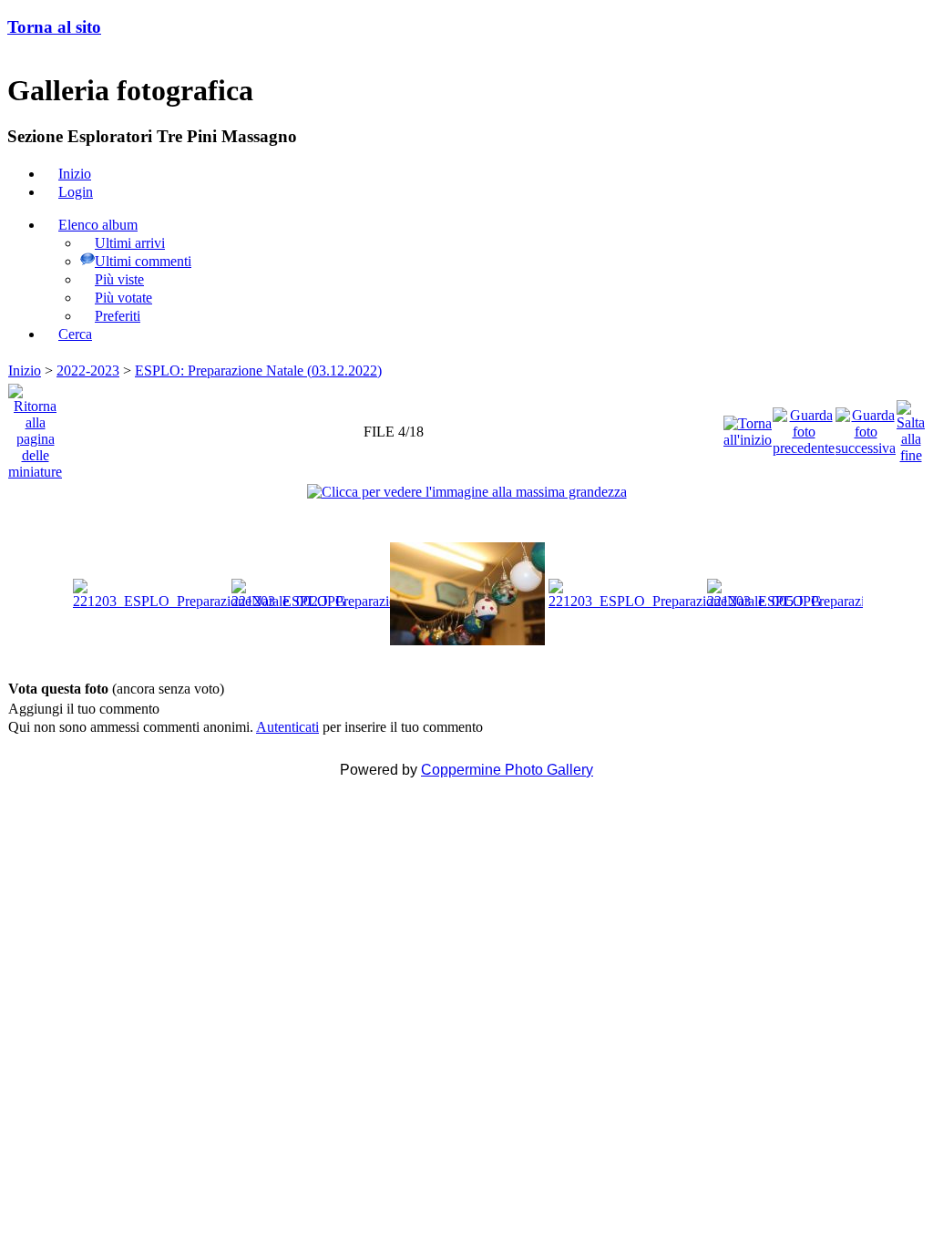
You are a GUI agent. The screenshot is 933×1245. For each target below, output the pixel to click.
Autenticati (287, 727)
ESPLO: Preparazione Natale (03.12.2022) (258, 370)
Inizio (24, 370)
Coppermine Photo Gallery (507, 769)
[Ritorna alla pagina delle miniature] (35, 427)
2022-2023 (87, 370)
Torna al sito (54, 26)
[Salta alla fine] (911, 427)
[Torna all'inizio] (747, 427)
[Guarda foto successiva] (866, 427)
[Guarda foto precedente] (804, 427)
